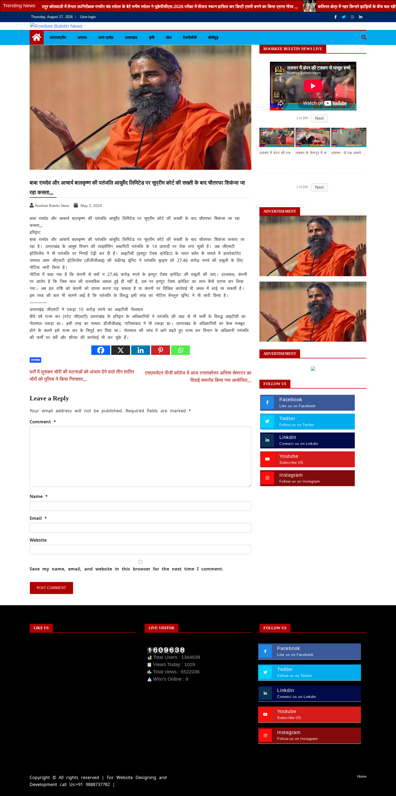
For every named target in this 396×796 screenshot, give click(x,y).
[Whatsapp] (180, 350)
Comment (43, 422)
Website (38, 540)
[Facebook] (336, 17)
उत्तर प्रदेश (105, 37)
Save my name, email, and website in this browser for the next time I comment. (126, 569)
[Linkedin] (360, 17)
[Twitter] (344, 17)
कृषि (151, 37)
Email (38, 518)
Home (361, 776)
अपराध (82, 37)
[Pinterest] (160, 350)
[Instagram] (353, 17)
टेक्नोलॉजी (190, 37)
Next (319, 118)
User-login (88, 17)
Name (39, 496)
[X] (120, 350)
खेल (168, 37)
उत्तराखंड (131, 37)
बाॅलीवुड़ (213, 37)
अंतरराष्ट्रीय (58, 37)
